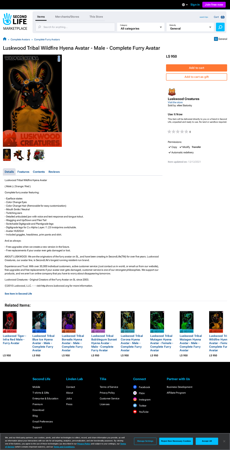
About (69, 392)
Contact (70, 387)
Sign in (195, 4)
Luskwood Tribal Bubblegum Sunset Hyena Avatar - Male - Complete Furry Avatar (104, 343)
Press (69, 404)
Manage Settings (145, 441)
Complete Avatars (20, 39)
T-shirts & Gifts (41, 392)
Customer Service (109, 398)
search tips (204, 17)
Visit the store (175, 102)
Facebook (144, 387)
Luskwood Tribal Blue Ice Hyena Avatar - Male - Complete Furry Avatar (43, 343)
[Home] (4, 39)
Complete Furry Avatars (47, 39)
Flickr (141, 393)
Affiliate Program (176, 392)
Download (38, 410)
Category (123, 25)
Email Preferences (43, 421)
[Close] (224, 441)
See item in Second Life (18, 293)
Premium (38, 404)
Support (37, 427)
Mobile (36, 387)
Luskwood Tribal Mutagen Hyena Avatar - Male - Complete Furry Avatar (191, 343)
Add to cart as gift (197, 77)
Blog (35, 415)
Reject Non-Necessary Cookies (176, 441)
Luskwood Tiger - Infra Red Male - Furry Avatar (14, 339)
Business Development (179, 387)
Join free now (214, 4)
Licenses (105, 404)
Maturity (172, 25)
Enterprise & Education (45, 398)
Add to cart (196, 68)
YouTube (143, 411)
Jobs (69, 398)
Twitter (142, 405)
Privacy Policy (107, 392)
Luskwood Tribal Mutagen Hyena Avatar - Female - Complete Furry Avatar (161, 343)
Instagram (144, 399)
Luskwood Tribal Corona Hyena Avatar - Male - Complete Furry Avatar (132, 343)
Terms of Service (109, 387)
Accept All (207, 441)
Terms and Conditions (64, 447)
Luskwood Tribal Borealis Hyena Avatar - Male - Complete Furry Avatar (73, 343)
